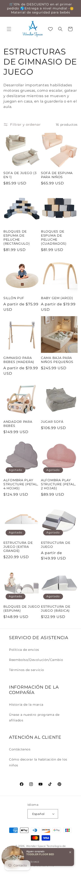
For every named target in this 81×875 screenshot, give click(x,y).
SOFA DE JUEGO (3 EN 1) (20, 175)
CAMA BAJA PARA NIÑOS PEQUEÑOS (57, 360)
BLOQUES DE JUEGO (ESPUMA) (21, 608)
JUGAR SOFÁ (52, 422)
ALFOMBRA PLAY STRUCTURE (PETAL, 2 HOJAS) (58, 484)
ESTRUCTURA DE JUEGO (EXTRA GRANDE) (18, 547)
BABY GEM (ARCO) (57, 298)
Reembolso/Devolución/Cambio (36, 660)
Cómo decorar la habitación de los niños (38, 762)
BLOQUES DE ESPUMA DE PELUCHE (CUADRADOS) (54, 237)
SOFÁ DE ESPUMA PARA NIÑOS (57, 175)
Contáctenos (20, 749)
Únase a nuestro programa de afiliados (34, 717)
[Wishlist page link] (50, 29)
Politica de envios (24, 650)
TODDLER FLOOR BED (40, 854)
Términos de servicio (26, 670)
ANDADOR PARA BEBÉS (17, 424)
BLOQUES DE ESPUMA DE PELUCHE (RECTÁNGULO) (16, 237)
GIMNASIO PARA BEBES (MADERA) (18, 360)
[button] (9, 29)
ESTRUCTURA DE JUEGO (55, 545)
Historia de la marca (26, 705)
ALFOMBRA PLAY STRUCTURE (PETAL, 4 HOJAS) (20, 484)
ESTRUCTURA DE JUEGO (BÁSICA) (55, 608)
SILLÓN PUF (13, 298)
